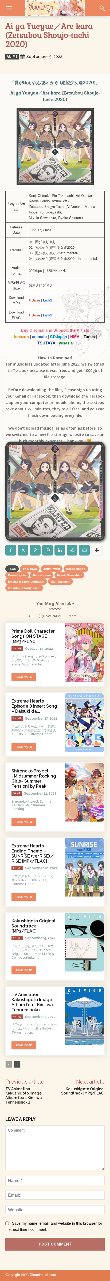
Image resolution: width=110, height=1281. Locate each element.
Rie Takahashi (60, 582)
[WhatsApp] (47, 550)
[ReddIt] (72, 550)
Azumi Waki (51, 569)
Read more (23, 676)
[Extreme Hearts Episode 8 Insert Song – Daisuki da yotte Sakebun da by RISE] (84, 722)
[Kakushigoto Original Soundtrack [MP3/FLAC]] (84, 942)
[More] (97, 550)
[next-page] (17, 1064)
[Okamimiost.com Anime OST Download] (55, 8)
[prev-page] (8, 1064)
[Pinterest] (35, 550)
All (30, 616)
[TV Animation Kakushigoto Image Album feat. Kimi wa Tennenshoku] (84, 1016)
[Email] (84, 550)
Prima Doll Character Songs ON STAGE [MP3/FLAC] (33, 636)
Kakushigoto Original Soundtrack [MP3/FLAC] (33, 926)
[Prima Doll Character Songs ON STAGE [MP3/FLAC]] (84, 652)
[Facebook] (10, 550)
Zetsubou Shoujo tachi (24, 588)
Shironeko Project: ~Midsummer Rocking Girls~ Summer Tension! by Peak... (33, 778)
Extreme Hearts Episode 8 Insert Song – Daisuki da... (34, 706)
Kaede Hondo (75, 569)
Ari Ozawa (29, 569)
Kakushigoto (17, 575)
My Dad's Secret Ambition (26, 582)
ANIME (12, 56)
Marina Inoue (42, 575)
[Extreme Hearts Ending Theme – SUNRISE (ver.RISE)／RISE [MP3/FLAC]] (84, 867)
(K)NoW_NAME (50, 616)
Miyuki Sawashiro (69, 575)
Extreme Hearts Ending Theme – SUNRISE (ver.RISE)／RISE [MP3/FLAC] (32, 853)
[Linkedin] (59, 550)
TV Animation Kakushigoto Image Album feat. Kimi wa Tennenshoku (32, 1002)
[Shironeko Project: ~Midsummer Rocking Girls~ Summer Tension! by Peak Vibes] (84, 792)
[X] (23, 550)
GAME (17, 793)
